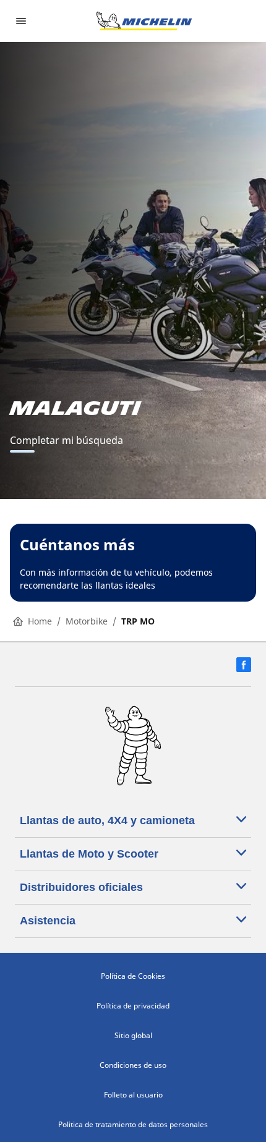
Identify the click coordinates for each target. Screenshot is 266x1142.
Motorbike (87, 621)
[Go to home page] (144, 21)
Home (40, 621)
